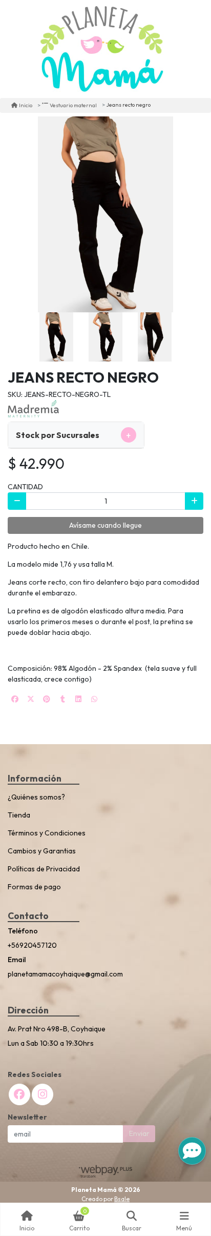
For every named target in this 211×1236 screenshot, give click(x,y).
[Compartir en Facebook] (15, 699)
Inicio (25, 105)
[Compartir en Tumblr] (62, 699)
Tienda (19, 815)
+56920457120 (32, 945)
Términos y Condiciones (47, 833)
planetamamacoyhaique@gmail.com (65, 974)
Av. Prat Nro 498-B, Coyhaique (57, 1028)
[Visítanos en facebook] (19, 1094)
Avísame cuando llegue (105, 525)
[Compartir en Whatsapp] (94, 699)
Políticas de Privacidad (44, 868)
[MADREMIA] (33, 408)
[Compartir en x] (31, 699)
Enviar (139, 1133)
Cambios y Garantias (42, 850)
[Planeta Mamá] (101, 49)
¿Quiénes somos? (36, 797)
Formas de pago (34, 886)
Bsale (122, 1199)
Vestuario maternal (73, 105)
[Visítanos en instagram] (42, 1094)
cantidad (25, 486)
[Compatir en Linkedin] (78, 699)
